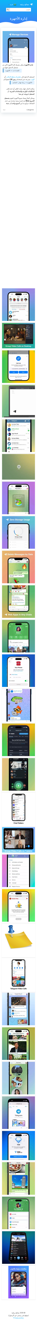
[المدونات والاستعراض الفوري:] (18, 401)
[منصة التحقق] (18, 906)
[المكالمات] (18, 1282)
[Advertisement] (18, 200)
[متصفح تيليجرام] (18, 1113)
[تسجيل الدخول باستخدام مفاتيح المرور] (18, 671)
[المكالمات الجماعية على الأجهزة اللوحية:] (18, 840)
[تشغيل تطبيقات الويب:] (18, 602)
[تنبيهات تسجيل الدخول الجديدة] (18, 305)
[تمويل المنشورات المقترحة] (18, 1146)
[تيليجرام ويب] (18, 467)
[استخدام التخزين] (18, 533)
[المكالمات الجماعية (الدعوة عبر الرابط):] (18, 367)
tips (4, 110)
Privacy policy (18, 1318)
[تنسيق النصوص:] (18, 1179)
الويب (32, 79)
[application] (18, 47)
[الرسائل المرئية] (18, 1078)
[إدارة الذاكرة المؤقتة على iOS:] (18, 1009)
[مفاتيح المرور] (18, 1213)
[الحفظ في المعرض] (18, 871)
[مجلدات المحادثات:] (18, 809)
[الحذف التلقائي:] (18, 706)
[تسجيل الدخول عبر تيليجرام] (18, 740)
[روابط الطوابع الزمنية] (18, 1044)
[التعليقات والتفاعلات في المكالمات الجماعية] (18, 1248)
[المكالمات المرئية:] (18, 975)
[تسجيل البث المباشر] (18, 775)
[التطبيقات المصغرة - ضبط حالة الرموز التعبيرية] (18, 940)
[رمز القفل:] (18, 436)
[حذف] (18, 567)
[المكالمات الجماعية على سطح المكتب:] (18, 336)
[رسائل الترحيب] (18, 498)
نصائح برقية (24, 4)
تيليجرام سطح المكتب (13, 77)
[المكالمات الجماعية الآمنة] (18, 636)
